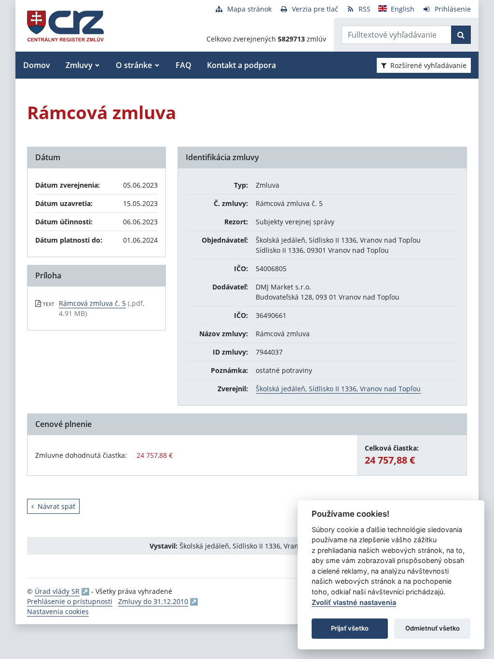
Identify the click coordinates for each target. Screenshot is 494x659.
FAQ (184, 65)
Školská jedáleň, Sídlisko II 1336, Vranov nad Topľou (338, 388)
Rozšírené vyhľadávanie (428, 65)
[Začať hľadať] (461, 35)
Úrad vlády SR (57, 591)
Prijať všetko (350, 628)
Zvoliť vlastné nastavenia (354, 602)
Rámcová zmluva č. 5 (92, 303)
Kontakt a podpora (241, 65)
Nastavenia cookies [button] (58, 611)
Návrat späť (56, 506)
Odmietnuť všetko (432, 628)
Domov (36, 65)
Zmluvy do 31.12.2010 (153, 601)
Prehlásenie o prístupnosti (69, 601)
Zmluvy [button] (79, 65)
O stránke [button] (134, 65)
